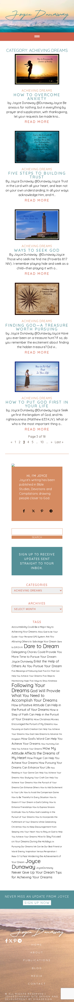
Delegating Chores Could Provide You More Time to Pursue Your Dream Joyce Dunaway (37, 656)
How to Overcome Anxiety (36, 97)
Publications (37, 960)
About (36, 952)
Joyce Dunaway (26, 864)
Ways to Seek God (37, 250)
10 (42, 442)
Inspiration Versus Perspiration (41, 851)
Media (37, 976)
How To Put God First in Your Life (37, 404)
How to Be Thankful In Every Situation (30, 797)
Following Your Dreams (28, 688)
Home (36, 944)
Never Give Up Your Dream (33, 872)
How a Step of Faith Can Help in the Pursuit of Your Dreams (35, 714)
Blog (37, 968)
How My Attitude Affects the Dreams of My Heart (35, 753)
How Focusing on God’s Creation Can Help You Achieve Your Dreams (36, 729)
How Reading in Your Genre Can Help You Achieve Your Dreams (36, 772)
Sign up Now (37, 903)
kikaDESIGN (42, 999)
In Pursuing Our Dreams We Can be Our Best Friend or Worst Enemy (37, 846)
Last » (59, 442)
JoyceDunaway (37, 15)
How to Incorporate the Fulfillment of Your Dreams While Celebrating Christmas (34, 822)
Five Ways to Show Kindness (43, 680)
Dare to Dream (41, 646)
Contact (37, 983)
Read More (37, 121)
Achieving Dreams (37, 90)
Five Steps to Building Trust (37, 175)
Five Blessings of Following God (27, 671)
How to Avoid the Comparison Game (41, 792)
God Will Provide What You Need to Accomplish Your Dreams (36, 695)
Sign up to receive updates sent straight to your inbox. (37, 561)
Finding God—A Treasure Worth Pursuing (36, 327)
